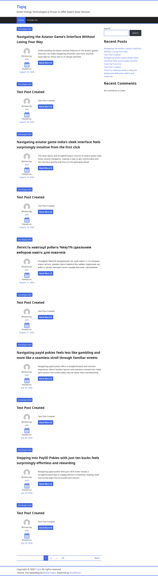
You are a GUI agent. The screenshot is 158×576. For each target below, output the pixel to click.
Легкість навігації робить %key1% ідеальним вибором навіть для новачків (120, 73)
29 (62, 558)
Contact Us (32, 20)
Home (21, 20)
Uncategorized (24, 29)
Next (97, 558)
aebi (27, 59)
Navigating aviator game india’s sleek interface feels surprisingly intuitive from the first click (121, 60)
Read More (44, 62)
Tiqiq (21, 6)
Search (107, 28)
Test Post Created (30, 92)
